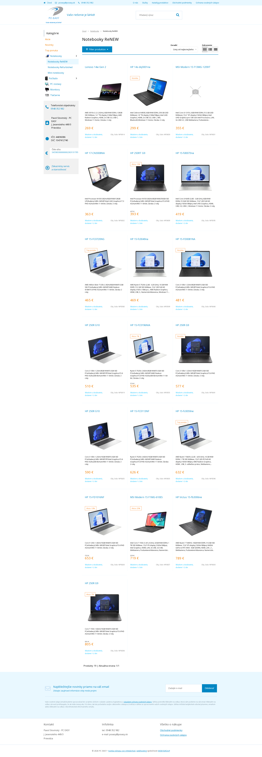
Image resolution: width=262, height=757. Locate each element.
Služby (145, 2)
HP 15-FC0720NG (94, 239)
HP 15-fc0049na (139, 239)
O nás (135, 2)
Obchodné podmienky (182, 2)
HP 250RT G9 (137, 153)
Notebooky (94, 31)
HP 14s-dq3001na (140, 67)
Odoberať (209, 688)
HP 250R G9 (182, 325)
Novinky (49, 44)
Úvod (49, 2)
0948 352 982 (87, 2)
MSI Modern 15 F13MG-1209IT (193, 67)
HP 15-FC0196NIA (140, 325)
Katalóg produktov (160, 2)
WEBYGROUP (164, 751)
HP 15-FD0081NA (185, 239)
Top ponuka (51, 50)
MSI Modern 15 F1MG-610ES (146, 497)
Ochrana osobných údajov (207, 2)
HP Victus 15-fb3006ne (189, 497)
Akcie (47, 39)
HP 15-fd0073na (185, 153)
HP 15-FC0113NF (139, 411)
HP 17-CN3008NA (95, 153)
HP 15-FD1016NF (94, 497)
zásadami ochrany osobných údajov (138, 702)
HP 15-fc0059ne (185, 411)
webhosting (141, 751)
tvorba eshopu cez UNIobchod (121, 751)
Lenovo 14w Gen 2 (95, 67)
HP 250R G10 (92, 325)
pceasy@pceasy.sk (67, 2)
